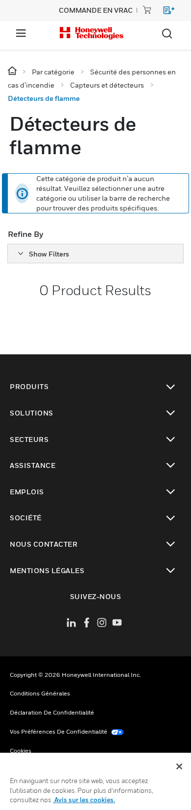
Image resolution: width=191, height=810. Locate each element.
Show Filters (49, 254)
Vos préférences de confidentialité (59, 731)
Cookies (20, 750)
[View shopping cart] (164, 12)
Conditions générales (40, 693)
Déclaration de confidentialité (52, 712)
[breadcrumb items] (13, 71)
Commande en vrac (96, 10)
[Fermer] (179, 766)
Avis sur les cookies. (84, 800)
